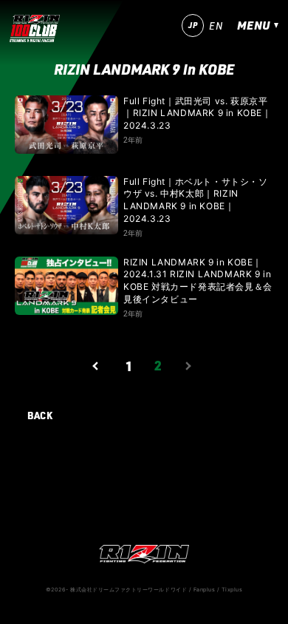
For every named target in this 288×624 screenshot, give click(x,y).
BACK (39, 415)
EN (215, 26)
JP (192, 25)
